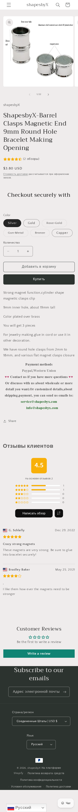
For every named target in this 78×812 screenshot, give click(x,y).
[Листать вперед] (48, 94)
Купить (39, 279)
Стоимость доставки (15, 174)
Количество (11, 242)
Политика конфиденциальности (41, 780)
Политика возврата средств (46, 773)
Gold (31, 223)
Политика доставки (58, 786)
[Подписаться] (64, 692)
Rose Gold (56, 224)
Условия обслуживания (26, 786)
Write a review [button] (39, 653)
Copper (62, 233)
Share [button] (12, 421)
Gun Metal (18, 234)
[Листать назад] (29, 94)
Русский (22, 807)
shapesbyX (34, 768)
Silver (12, 223)
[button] (9, 5)
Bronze (42, 234)
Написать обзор (33, 513)
